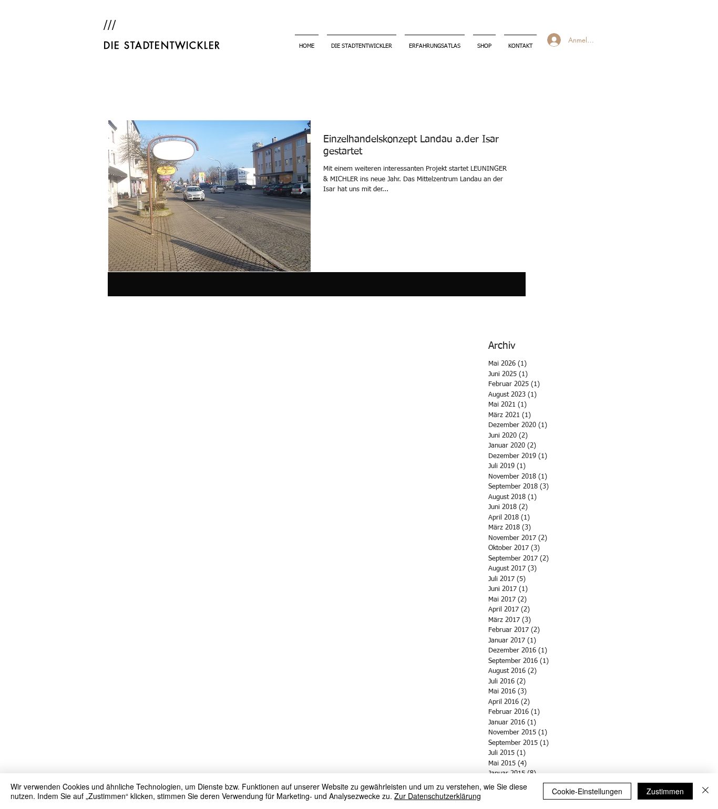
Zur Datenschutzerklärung (437, 796)
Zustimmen (665, 791)
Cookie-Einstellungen (587, 791)
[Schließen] (705, 791)
